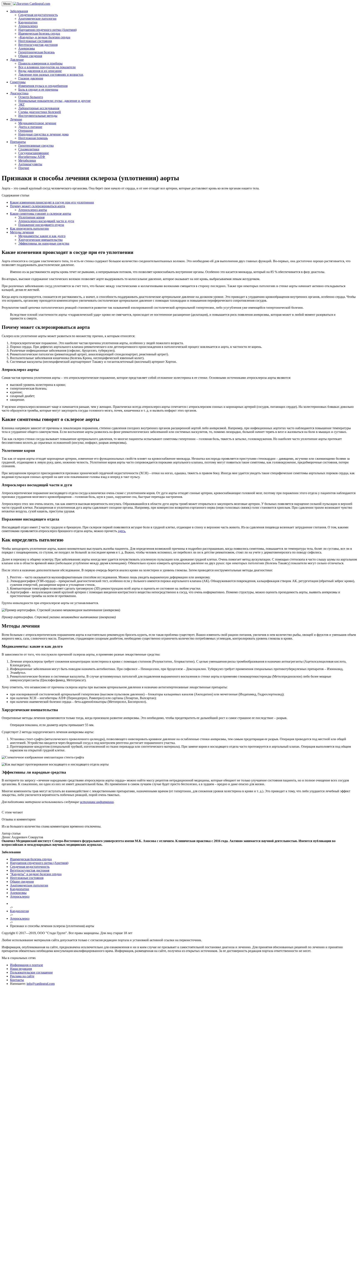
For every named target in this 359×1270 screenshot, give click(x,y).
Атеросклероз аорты (32, 210)
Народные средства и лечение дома (43, 134)
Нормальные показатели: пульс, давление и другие (54, 100)
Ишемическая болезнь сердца (39, 33)
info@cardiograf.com (41, 983)
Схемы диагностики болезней (39, 112)
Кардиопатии (27, 22)
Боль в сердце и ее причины (38, 89)
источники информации (97, 802)
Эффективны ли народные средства (43, 243)
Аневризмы (26, 48)
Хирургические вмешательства (40, 239)
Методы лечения (22, 232)
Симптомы (18, 82)
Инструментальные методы (37, 115)
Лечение (16, 119)
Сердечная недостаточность (38, 15)
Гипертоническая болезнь (36, 52)
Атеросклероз (28, 26)
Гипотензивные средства (36, 145)
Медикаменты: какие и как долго (41, 236)
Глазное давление (30, 78)
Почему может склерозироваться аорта (37, 206)
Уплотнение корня (31, 217)
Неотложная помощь (33, 138)
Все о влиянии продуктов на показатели (47, 67)
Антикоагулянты (30, 164)
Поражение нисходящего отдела (41, 225)
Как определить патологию (29, 228)
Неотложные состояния (35, 41)
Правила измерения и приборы (40, 63)
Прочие (23, 168)
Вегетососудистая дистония (38, 44)
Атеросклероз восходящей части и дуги (46, 221)
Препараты (18, 142)
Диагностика (19, 93)
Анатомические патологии (37, 18)
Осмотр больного (30, 97)
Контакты (17, 980)
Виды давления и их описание (40, 71)
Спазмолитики (28, 149)
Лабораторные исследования (38, 108)
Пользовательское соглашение (31, 972)
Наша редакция (21, 968)
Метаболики (27, 160)
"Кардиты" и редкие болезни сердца (35, 874)
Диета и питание (30, 127)
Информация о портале (26, 965)
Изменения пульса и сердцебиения (43, 86)
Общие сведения (30, 56)
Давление (17, 59)
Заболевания (19, 11)
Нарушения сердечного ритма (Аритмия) (47, 30)
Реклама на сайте (22, 976)
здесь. (122, 531)
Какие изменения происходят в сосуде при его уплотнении (52, 202)
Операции (25, 130)
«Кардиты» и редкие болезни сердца (44, 37)
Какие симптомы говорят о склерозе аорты (40, 213)
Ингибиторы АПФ (31, 156)
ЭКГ (21, 104)
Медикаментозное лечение (37, 123)
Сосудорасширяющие (33, 153)
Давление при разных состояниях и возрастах (50, 74)
